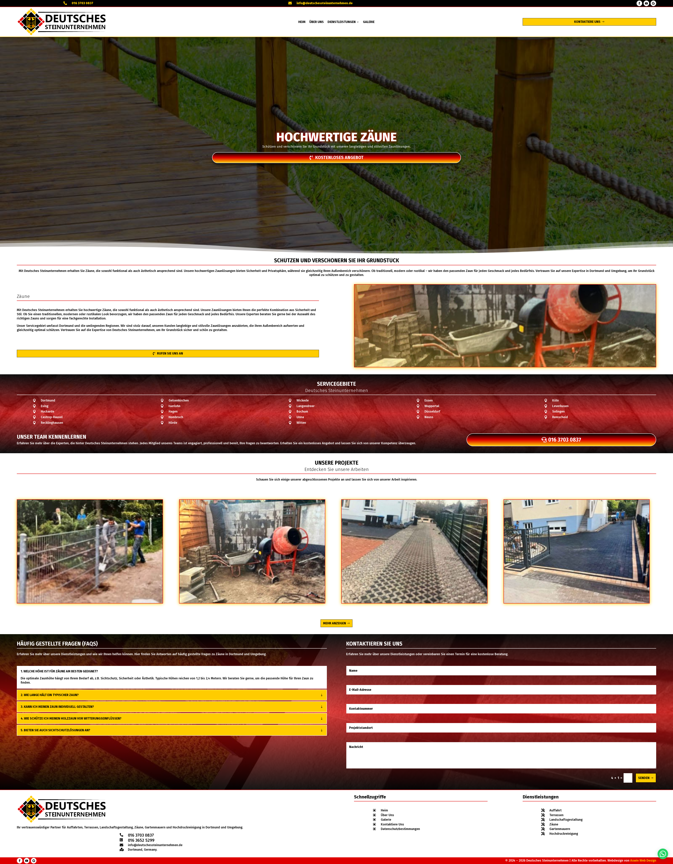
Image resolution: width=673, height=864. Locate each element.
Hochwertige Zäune (336, 137)
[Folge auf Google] (653, 3)
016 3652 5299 (141, 840)
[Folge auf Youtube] (646, 3)
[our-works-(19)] (90, 602)
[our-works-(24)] (576, 602)
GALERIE (369, 22)
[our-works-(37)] (252, 602)
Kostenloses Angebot (339, 157)
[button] (663, 854)
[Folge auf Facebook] (639, 3)
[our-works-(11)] (414, 602)
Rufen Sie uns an (170, 353)
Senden (644, 778)
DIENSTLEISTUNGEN (342, 22)
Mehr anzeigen (334, 623)
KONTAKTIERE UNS (587, 22)
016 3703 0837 (82, 3)
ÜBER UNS (316, 22)
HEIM (301, 22)
